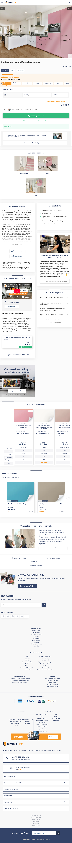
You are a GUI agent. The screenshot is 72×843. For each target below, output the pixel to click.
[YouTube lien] (8, 616)
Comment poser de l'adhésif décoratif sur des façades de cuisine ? (30, 143)
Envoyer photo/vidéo (27, 586)
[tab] (3, 836)
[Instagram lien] (17, 616)
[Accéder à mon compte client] (66, 2)
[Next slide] (70, 84)
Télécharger (53, 737)
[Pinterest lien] (22, 616)
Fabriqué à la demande (10, 77)
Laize (5, 94)
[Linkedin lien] (13, 616)
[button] (6, 83)
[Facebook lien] (3, 616)
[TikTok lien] (26, 616)
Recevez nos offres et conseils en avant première (16, 599)
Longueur (26, 94)
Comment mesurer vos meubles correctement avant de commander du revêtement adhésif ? (26, 136)
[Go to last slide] (2, 84)
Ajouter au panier (25, 347)
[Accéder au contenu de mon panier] (69, 2)
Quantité (55, 94)
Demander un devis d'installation (53, 548)
